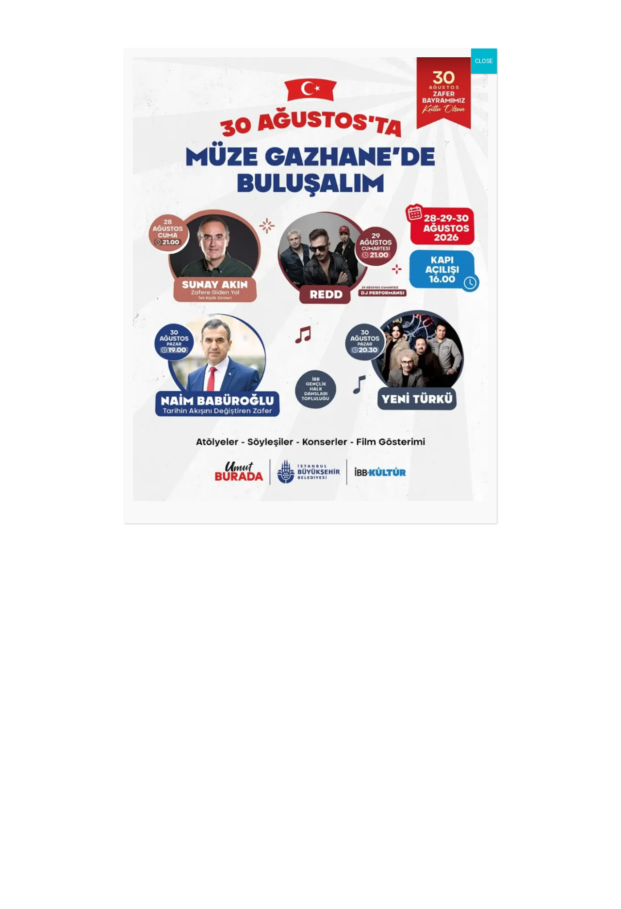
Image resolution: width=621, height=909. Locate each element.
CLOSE (484, 61)
